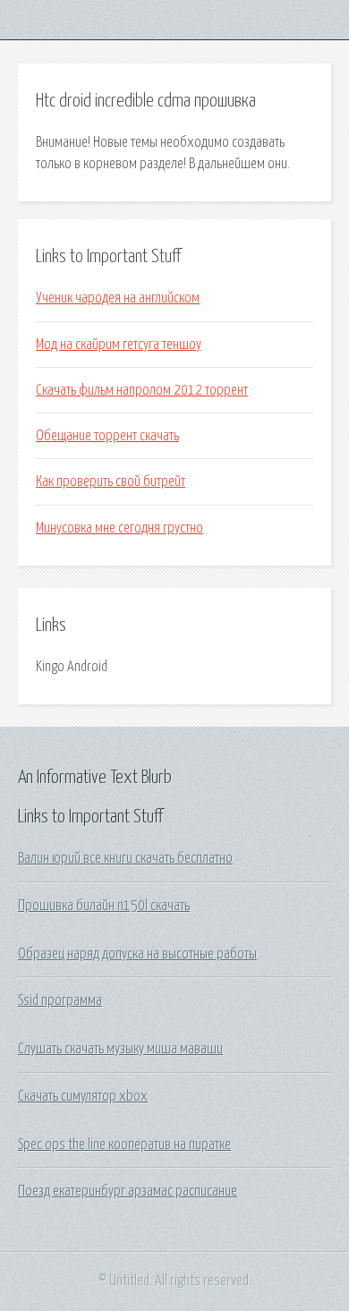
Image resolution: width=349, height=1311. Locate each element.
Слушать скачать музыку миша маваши (120, 1049)
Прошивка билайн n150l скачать (104, 905)
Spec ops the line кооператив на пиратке (124, 1144)
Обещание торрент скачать (107, 436)
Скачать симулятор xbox (83, 1096)
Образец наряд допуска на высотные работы (137, 954)
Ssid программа (60, 1000)
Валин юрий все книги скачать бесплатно (125, 858)
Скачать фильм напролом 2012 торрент (142, 390)
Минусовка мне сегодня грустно (119, 528)
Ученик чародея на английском (118, 298)
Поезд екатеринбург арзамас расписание (127, 1191)
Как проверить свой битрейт (110, 481)
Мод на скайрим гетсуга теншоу (118, 344)
